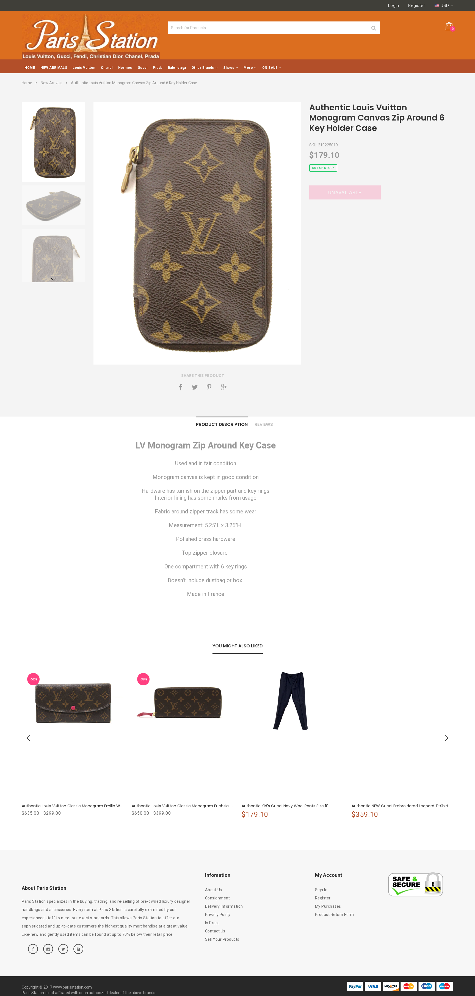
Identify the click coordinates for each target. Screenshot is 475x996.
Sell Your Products (222, 939)
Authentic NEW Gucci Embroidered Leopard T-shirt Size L (406, 806)
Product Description (222, 424)
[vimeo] (209, 387)
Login (393, 5)
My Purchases (328, 906)
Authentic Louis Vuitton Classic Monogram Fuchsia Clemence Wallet (197, 806)
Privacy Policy (218, 914)
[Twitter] (195, 387)
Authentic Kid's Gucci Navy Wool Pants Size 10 (285, 806)
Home (27, 83)
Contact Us (215, 931)
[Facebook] (181, 387)
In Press (212, 923)
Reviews (264, 424)
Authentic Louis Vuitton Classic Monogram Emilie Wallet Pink (79, 806)
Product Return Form (334, 914)
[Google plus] (223, 387)
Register (416, 5)
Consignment (217, 898)
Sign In (321, 890)
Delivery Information (224, 906)
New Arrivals (51, 83)
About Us (213, 890)
